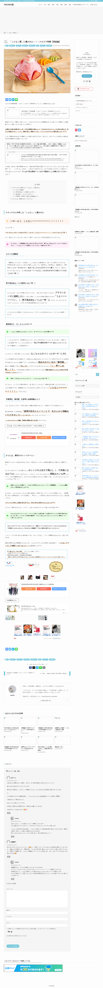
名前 (8, 910)
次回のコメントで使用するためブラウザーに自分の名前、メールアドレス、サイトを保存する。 (32, 928)
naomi (12, 695)
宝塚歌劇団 (49, 45)
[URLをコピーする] (44, 667)
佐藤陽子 (13, 842)
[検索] (98, 1)
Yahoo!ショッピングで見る (59, 437)
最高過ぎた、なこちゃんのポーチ (24, 194)
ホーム (78, 110)
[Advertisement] (51, 20)
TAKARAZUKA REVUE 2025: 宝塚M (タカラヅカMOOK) (37, 584)
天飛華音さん (32, 45)
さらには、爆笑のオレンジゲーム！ (23, 199)
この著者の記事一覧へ (45, 700)
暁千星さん (43, 45)
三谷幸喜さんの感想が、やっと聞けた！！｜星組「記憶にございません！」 (90, 461)
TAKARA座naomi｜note (28, 606)
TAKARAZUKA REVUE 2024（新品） (32, 433)
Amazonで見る (44, 437)
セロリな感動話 (20, 189)
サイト (8, 922)
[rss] (94, 1)
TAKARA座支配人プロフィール (84, 100)
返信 (9, 813)
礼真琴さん (18, 45)
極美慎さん (12, 45)
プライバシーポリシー (82, 107)
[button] (30, 667)
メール (8, 916)
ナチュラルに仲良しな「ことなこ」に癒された (26, 187)
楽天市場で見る (28, 437)
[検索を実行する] (97, 374)
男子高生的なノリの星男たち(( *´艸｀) (25, 192)
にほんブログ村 (9, 565)
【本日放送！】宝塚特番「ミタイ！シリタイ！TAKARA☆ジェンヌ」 (41, 111)
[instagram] (92, 1)
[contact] (96, 1)
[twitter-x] (90, 1)
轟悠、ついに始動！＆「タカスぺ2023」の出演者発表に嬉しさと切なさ (90, 406)
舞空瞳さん (25, 45)
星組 (7, 45)
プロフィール (87, 76)
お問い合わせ (79, 104)
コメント (9, 889)
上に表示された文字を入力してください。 (17, 935)
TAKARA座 (9, 5)
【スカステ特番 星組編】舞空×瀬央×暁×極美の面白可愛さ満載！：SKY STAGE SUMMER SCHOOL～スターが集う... (44, 155)
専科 (37, 45)
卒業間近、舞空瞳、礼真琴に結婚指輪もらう (27, 196)
